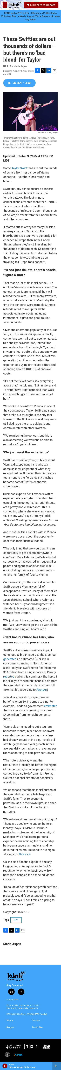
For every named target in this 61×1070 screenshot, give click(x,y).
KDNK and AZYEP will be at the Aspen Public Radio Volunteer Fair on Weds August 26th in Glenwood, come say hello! (30, 16)
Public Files (37, 1027)
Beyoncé (24, 854)
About (10, 1020)
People (10, 1027)
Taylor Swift (19, 168)
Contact (36, 1020)
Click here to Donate (42, 4)
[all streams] (56, 1066)
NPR (16, 920)
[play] (5, 1066)
